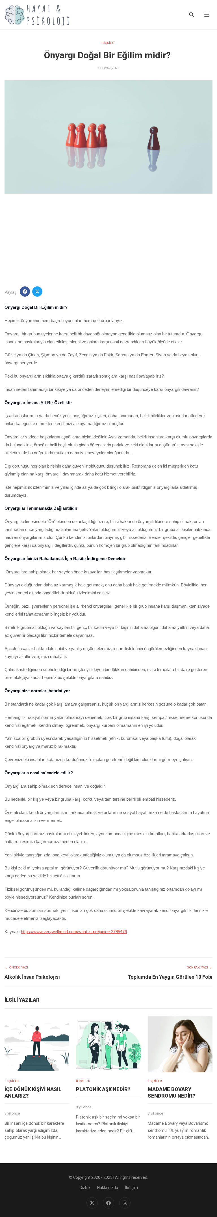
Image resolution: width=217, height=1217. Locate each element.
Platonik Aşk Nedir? (103, 1089)
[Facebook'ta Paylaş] (25, 291)
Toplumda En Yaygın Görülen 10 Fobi (170, 977)
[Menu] (206, 14)
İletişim (131, 1187)
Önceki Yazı (18, 967)
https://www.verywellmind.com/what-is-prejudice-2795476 (74, 931)
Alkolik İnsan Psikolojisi (32, 977)
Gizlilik (84, 1187)
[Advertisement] (108, 240)
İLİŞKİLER (108, 42)
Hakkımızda (107, 1187)
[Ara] (191, 15)
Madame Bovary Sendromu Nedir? (171, 1092)
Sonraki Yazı (197, 967)
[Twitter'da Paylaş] (37, 291)
